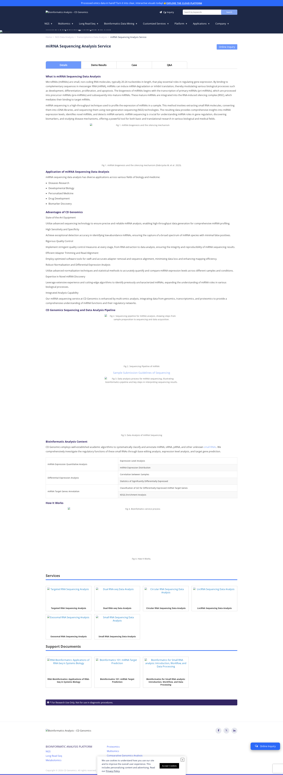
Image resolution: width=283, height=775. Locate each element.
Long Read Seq (87, 23)
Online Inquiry (227, 47)
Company (220, 23)
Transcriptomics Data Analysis (92, 37)
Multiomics (64, 23)
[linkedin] (234, 731)
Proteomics (113, 746)
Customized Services (154, 23)
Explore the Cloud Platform (184, 3)
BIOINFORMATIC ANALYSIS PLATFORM (69, 746)
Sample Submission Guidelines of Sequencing (141, 372)
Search (229, 12)
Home (49, 37)
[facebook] (218, 731)
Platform (179, 23)
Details (63, 65)
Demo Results (99, 65)
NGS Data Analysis (64, 37)
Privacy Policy (113, 771)
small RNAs (210, 447)
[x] (226, 731)
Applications (200, 23)
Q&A (169, 65)
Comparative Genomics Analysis (125, 755)
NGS (47, 23)
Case (134, 65)
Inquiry (170, 12)
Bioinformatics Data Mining (119, 23)
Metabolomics (53, 760)
